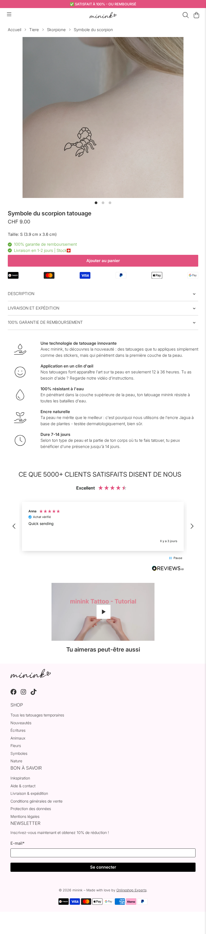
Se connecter (103, 867)
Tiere (34, 30)
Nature (16, 761)
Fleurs (15, 745)
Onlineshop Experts (131, 890)
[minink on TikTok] (34, 693)
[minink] (103, 15)
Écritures (17, 730)
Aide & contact (22, 786)
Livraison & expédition (29, 793)
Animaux (17, 738)
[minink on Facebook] (13, 693)
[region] (103, 526)
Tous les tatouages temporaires (37, 715)
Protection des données (30, 808)
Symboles (18, 753)
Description (21, 293)
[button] (14, 526)
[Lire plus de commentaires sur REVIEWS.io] (168, 569)
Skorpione (56, 30)
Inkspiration (20, 778)
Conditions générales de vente (36, 801)
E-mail (17, 843)
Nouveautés (20, 722)
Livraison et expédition (33, 308)
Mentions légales (24, 816)
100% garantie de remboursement (45, 322)
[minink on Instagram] (23, 693)
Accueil (14, 30)
